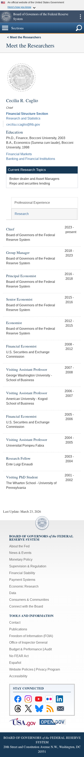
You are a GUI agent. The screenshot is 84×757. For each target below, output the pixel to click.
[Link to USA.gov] (24, 721)
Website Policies (21, 669)
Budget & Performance (25, 649)
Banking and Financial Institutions (30, 158)
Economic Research (24, 586)
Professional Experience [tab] (32, 202)
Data (12, 593)
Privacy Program (48, 669)
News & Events (20, 552)
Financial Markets (19, 154)
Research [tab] (22, 214)
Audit (48, 649)
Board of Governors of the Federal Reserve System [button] (40, 16)
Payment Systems (22, 579)
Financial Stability (22, 573)
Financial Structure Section (27, 113)
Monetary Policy (20, 559)
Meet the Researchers (25, 37)
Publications (18, 629)
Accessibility (18, 676)
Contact (14, 622)
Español (15, 662)
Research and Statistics (23, 118)
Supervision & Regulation (27, 566)
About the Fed (19, 546)
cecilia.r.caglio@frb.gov (23, 124)
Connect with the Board (26, 606)
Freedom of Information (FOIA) (31, 636)
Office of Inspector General (28, 642)
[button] (6, 16)
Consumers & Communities (29, 599)
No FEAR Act (19, 656)
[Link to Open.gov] (54, 721)
